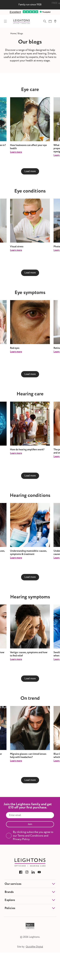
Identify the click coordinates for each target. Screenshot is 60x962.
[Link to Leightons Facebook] (20, 872)
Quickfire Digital (34, 946)
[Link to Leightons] (21, 21)
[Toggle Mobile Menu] (5, 21)
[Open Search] (44, 21)
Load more (30, 171)
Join (30, 824)
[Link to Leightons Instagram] (26, 872)
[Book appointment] (50, 21)
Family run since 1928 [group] (30, 4)
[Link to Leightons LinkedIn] (33, 872)
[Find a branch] (55, 21)
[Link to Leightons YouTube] (39, 872)
